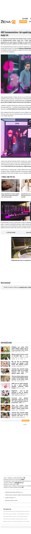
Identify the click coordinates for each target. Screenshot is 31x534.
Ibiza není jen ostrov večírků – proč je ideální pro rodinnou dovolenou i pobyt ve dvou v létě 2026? (16, 514)
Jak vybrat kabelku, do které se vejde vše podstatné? (15, 516)
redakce (22, 479)
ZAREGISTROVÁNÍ (23, 287)
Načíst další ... (25, 420)
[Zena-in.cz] (9, 22)
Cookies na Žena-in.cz (10, 497)
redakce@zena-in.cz (19, 483)
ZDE (24, 478)
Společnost (23, 22)
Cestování (25, 19)
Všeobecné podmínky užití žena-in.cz (14, 492)
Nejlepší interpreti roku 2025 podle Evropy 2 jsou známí (16, 521)
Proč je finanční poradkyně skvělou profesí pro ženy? (15, 519)
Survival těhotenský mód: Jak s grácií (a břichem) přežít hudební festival (16, 511)
